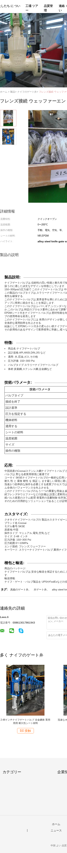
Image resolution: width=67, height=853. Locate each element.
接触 (28, 730)
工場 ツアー (31, 8)
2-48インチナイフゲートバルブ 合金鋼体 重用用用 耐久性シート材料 (25, 721)
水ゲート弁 (40, 589)
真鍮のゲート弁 (19, 589)
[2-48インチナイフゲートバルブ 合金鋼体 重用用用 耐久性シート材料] (25, 690)
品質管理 (48, 8)
